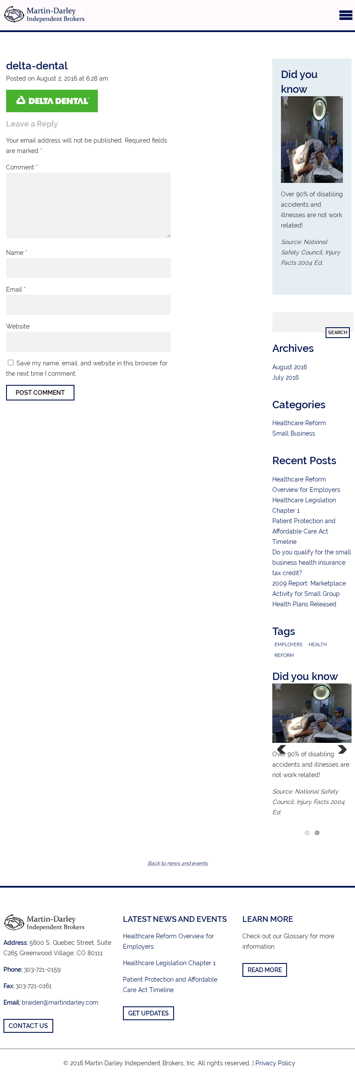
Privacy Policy (275, 1063)
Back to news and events (178, 863)
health (318, 644)
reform (284, 655)
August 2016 (289, 367)
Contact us (28, 1025)
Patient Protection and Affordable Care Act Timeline (304, 531)
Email (16, 289)
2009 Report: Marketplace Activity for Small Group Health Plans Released (309, 594)
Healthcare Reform (299, 423)
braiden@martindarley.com (60, 1002)
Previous (285, 749)
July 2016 (285, 377)
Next (338, 749)
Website (17, 326)
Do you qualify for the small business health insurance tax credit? (311, 562)
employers (288, 644)
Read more (265, 969)
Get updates (148, 1013)
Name (16, 252)
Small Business (293, 433)
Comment (22, 167)
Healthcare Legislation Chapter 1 (169, 963)
